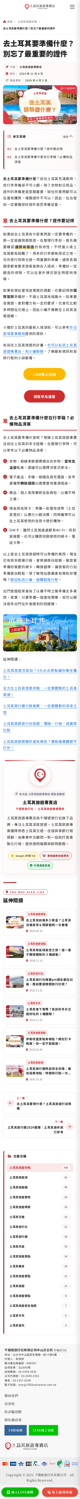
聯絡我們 (11, 1395)
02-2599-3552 (27, 1371)
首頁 (9, 21)
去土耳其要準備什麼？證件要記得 (38, 148)
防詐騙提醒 (13, 1411)
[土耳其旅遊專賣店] (40, 6)
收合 (66, 136)
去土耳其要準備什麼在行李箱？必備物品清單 (43, 159)
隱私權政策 (13, 1419)
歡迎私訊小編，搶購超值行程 (34, 579)
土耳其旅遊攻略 (27, 21)
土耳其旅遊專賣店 (40, 802)
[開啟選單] (72, 6)
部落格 (9, 1403)
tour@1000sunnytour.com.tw (37, 1384)
